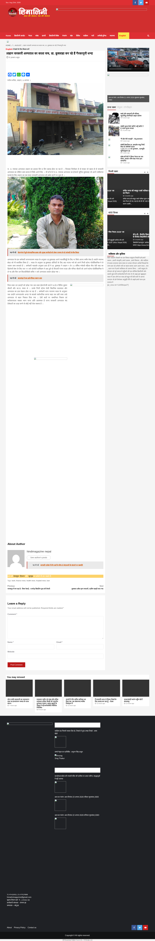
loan (48, 581)
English (122, 36)
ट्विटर (22, 576)
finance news (21, 581)
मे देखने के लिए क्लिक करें (17, 49)
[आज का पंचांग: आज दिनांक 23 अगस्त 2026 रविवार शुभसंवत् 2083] (60, 805)
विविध (78, 36)
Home (8, 36)
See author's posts (38, 557)
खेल (71, 36)
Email (59, 642)
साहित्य (85, 36)
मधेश (36, 36)
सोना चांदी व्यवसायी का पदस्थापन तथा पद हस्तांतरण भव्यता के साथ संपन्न (18, 701)
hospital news (41, 581)
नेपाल (30, 36)
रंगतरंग (64, 36)
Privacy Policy (19, 927)
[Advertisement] (55, 171)
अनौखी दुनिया (101, 36)
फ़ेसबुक (16, 576)
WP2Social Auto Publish (69, 940)
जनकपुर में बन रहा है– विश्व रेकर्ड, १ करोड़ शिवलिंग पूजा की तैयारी (28, 587)
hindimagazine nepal (39, 551)
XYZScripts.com (88, 940)
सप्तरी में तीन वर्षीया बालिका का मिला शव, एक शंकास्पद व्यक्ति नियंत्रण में (76, 701)
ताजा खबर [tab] (111, 107)
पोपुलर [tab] (119, 107)
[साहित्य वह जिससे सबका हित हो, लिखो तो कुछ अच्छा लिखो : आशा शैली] (60, 742)
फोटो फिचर (113, 212)
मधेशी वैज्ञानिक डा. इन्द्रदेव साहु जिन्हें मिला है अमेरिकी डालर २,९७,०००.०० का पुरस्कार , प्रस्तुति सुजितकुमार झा (132, 148)
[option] (128, 88)
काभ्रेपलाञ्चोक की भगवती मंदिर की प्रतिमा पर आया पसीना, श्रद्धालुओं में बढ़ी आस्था (77, 777)
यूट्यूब (30, 576)
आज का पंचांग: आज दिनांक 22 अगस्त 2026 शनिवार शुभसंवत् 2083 (77, 815)
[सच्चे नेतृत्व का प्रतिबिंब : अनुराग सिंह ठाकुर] (60, 760)
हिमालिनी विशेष (54, 36)
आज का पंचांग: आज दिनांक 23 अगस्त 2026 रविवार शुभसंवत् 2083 (77, 797)
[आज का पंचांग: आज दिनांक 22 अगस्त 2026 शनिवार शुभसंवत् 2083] (60, 823)
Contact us (32, 927)
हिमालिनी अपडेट (19, 36)
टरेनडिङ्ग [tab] (128, 107)
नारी (92, 36)
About (9, 927)
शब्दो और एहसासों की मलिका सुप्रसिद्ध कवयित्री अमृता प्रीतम (131, 115)
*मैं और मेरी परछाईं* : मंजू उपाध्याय (131, 139)
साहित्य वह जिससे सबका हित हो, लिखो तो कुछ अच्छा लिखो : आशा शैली (76, 732)
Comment (12, 614)
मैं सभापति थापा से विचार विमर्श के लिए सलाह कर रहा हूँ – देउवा (105, 700)
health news (31, 581)
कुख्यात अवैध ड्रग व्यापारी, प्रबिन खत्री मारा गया (87, 587)
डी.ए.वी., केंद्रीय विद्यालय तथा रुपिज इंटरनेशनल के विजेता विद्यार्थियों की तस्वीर (127, 235)
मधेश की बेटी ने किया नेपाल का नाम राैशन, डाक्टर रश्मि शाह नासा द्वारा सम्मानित (132, 159)
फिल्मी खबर (113, 171)
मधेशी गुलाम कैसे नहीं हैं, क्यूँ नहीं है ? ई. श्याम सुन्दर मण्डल (132, 127)
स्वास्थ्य (112, 36)
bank (13, 581)
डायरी (44, 36)
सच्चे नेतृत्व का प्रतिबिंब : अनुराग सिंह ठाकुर (69, 752)
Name (10, 642)
